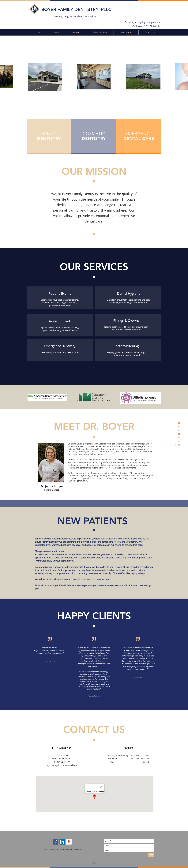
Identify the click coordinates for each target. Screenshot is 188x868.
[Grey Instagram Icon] (66, 845)
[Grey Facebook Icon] (57, 845)
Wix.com (79, 849)
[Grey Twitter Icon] (62, 845)
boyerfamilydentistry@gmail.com (61, 765)
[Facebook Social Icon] (55, 842)
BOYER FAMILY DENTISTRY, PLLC (76, 9)
